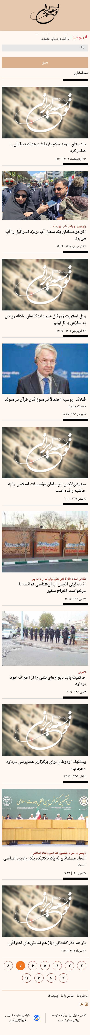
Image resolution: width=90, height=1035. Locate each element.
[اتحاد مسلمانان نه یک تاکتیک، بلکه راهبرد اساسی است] (45, 818)
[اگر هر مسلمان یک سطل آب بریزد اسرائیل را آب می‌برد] (45, 195)
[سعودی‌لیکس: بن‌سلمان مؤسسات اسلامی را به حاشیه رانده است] (45, 452)
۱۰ (51, 978)
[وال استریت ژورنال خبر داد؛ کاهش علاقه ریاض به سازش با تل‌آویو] (45, 284)
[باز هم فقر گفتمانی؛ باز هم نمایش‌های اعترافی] (45, 911)
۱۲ (26, 978)
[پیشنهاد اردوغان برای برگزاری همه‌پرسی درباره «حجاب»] (45, 730)
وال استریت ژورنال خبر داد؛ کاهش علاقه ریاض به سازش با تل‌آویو (45, 319)
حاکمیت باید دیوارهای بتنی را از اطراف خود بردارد (48, 681)
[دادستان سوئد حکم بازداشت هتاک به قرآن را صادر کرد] (45, 112)
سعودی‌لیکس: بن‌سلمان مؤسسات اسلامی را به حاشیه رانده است (47, 487)
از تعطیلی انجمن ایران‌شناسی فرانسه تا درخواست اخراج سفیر (52, 587)
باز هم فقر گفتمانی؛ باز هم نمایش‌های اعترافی (47, 943)
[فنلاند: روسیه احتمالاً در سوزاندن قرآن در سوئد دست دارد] (45, 368)
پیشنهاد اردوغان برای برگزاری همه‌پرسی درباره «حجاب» (46, 765)
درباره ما (82, 996)
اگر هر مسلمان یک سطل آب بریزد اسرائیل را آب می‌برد (45, 235)
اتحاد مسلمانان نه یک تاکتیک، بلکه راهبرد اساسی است (44, 862)
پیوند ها (53, 996)
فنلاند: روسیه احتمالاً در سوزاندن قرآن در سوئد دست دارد (45, 403)
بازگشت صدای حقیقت (55, 38)
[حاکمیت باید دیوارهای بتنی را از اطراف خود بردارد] (45, 638)
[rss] (82, 1004)
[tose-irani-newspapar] (45, 14)
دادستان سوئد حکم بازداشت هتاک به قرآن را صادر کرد (47, 147)
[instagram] (86, 1004)
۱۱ (39, 978)
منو (45, 62)
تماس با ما (68, 996)
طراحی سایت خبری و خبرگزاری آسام (17, 1018)
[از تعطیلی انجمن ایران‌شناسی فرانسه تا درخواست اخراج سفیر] (45, 541)
